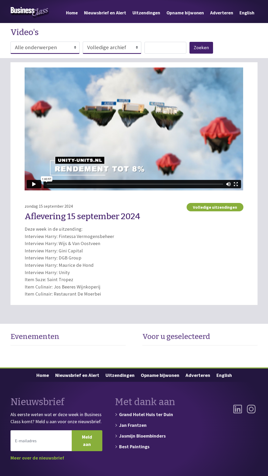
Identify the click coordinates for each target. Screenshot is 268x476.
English (246, 13)
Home (72, 13)
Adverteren (221, 13)
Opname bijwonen (185, 13)
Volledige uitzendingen (215, 207)
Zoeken (201, 47)
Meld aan (87, 440)
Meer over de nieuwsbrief (37, 458)
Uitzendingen (146, 13)
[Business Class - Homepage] (30, 12)
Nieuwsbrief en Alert (105, 13)
